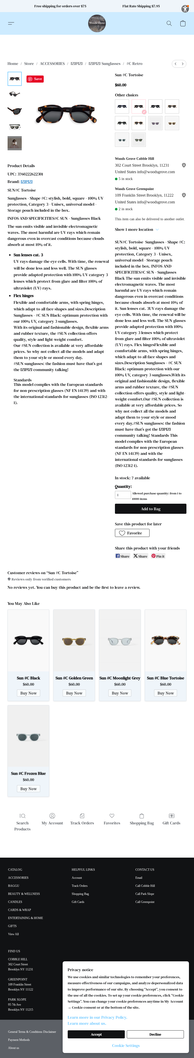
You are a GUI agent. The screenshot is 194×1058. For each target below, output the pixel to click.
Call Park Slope (144, 894)
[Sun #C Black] (28, 640)
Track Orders (82, 823)
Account (77, 878)
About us (13, 1048)
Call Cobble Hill (145, 886)
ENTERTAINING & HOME (25, 918)
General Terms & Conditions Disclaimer (32, 1032)
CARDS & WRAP (19, 910)
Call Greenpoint (144, 902)
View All (13, 934)
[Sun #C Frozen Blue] (28, 736)
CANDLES (15, 902)
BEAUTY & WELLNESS (24, 894)
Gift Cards (171, 823)
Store (29, 63)
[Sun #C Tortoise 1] (15, 95)
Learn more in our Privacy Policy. (97, 1017)
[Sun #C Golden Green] (74, 640)
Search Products (22, 826)
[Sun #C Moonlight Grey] (119, 640)
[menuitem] (175, 63)
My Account (52, 823)
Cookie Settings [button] (126, 1045)
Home (13, 63)
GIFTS (12, 926)
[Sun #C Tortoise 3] (15, 127)
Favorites (112, 823)
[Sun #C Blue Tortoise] (165, 640)
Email (138, 878)
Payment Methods (19, 1040)
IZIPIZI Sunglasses (104, 63)
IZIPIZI (77, 63)
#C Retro (134, 63)
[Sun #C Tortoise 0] (15, 79)
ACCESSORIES (52, 63)
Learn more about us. (87, 1023)
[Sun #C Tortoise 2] (15, 111)
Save (38, 79)
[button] (97, 23)
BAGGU (13, 886)
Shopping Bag (142, 823)
